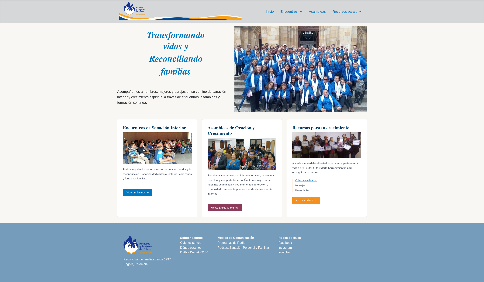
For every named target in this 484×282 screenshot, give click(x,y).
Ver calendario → (306, 200)
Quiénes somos (190, 242)
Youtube (284, 252)
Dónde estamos (190, 247)
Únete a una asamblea (224, 207)
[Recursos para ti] (359, 11)
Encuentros (289, 11)
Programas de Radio (231, 242)
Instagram (285, 247)
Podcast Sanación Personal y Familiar (243, 247)
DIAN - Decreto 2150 (194, 252)
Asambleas (317, 11)
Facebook (285, 242)
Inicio (270, 11)
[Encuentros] (300, 11)
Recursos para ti (345, 11)
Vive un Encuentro (137, 192)
